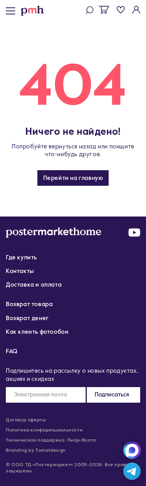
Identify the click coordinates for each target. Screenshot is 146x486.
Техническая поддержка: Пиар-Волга (51, 440)
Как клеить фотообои (37, 332)
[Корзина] (104, 10)
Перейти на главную (73, 178)
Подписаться (112, 395)
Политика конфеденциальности (44, 430)
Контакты (20, 271)
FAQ (12, 351)
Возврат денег (27, 318)
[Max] (132, 450)
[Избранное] (121, 9)
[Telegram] (132, 471)
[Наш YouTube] (134, 232)
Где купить (21, 258)
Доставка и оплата (34, 285)
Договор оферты (26, 420)
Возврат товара (29, 304)
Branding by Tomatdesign (36, 450)
